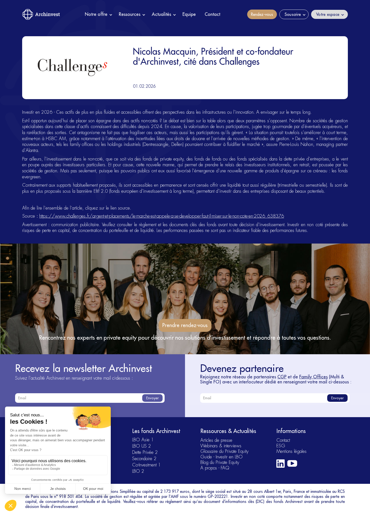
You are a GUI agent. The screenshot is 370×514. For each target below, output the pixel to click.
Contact (212, 14)
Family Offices (313, 377)
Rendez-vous (262, 14)
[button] (99, 14)
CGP (281, 377)
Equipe (189, 14)
